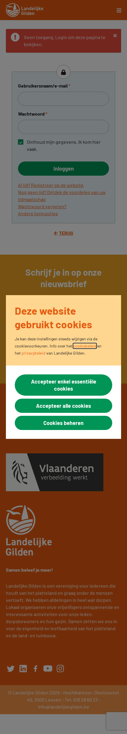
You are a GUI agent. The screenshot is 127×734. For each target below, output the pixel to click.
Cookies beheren (63, 423)
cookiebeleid (84, 345)
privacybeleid (33, 352)
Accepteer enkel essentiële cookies (63, 385)
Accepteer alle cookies (63, 405)
